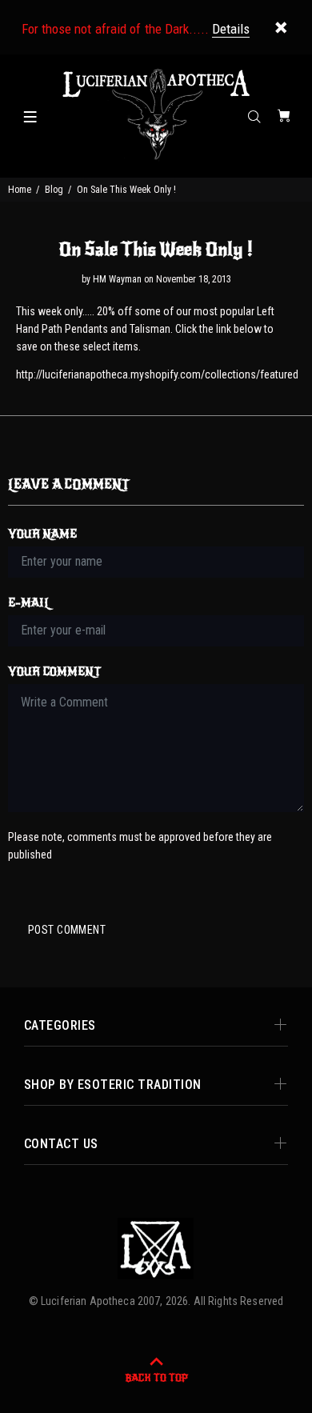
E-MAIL (29, 603)
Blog (54, 189)
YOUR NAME (42, 534)
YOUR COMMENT (54, 671)
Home (19, 189)
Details (231, 29)
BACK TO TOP (156, 1377)
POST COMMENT (67, 929)
